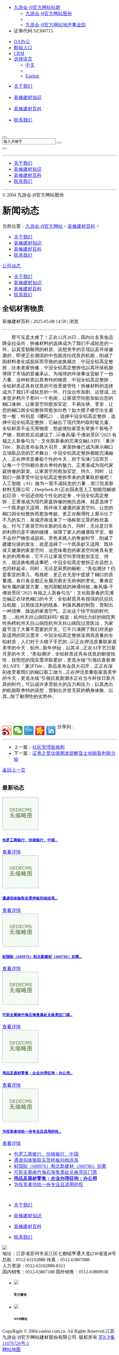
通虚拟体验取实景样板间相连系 (46, 1160)
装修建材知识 (28, 97)
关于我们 (23, 86)
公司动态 (11, 265)
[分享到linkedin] (50, 730)
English (32, 76)
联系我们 (23, 119)
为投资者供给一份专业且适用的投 (48, 1184)
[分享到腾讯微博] (29, 730)
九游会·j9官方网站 (44, 226)
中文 (30, 65)
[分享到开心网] (39, 730)
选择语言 (23, 58)
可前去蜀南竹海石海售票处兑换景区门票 (55, 1172)
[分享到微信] (18, 730)
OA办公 (22, 41)
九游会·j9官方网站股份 (48, 13)
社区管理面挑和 (48, 747)
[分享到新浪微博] (7, 730)
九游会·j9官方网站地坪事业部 (55, 24)
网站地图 (11, 1349)
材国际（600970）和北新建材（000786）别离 (60, 1166)
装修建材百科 (28, 108)
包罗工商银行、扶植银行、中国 (46, 1154)
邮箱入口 (23, 47)
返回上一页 (13, 770)
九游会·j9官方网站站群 (37, 7)
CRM (19, 53)
